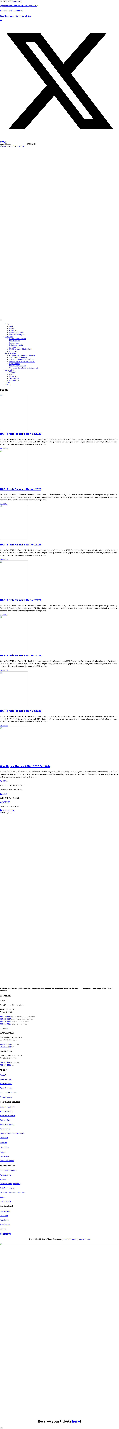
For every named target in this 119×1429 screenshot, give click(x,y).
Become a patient (7, 1107)
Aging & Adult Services (18, 357)
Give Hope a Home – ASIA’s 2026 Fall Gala (25, 766)
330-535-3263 (5, 1016)
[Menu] (1, 320)
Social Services (10, 353)
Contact (7, 385)
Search (2, 144)
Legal (2, 1197)
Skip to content (15, 1)
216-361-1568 (5, 1065)
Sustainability (5, 1201)
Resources (13, 351)
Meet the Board (6, 1083)
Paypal (2, 1152)
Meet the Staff (5, 1079)
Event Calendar (6, 1088)
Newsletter (13, 376)
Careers (12, 374)
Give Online (4, 1147)
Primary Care (14, 343)
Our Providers (14, 341)
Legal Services (14, 364)
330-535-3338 (5, 1021)
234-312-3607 (5, 1019)
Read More (4, 449)
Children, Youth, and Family (10, 1183)
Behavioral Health (16, 345)
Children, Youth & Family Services (22, 355)
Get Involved (9, 370)
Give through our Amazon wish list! (15, 16)
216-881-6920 (5, 1047)
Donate (7, 382)
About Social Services (8, 1170)
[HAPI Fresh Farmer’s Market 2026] (14, 428)
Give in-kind (4, 1156)
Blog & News (14, 380)
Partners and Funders (8, 1092)
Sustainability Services (17, 366)
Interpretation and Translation (12, 1192)
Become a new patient (17, 339)
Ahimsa (3, 1179)
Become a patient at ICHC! (11, 11)
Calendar (12, 330)
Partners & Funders (16, 332)
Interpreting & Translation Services (22, 362)
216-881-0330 (5, 1044)
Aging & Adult (5, 1175)
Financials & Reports (17, 335)
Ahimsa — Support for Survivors (21, 360)
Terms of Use (84, 1239)
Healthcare (9, 337)
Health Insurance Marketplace (20, 349)
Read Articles (5, 1211)
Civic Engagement (7, 1188)
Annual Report (6, 1097)
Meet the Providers (7, 1115)
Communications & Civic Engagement (23, 368)
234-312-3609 (5, 1024)
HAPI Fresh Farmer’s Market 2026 (20, 434)
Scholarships (14, 378)
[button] (1, 21)
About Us (3, 1075)
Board (11, 328)
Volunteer (12, 372)
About (7, 324)
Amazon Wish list (7, 1160)
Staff (11, 326)
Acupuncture (14, 347)
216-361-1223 (5, 1062)
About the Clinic (6, 1111)
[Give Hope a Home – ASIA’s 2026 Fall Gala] (13, 761)
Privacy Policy (70, 1239)
